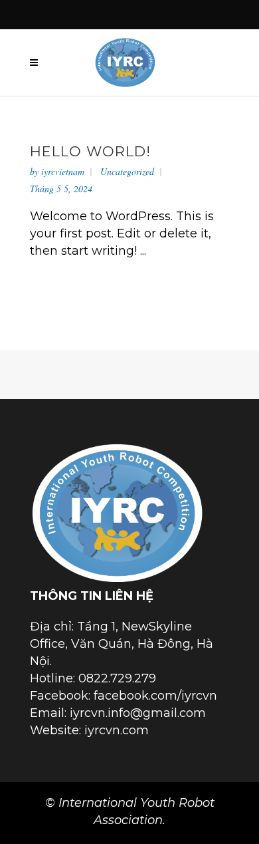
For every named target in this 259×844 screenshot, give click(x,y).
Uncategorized (127, 171)
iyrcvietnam (62, 171)
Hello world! (90, 151)
